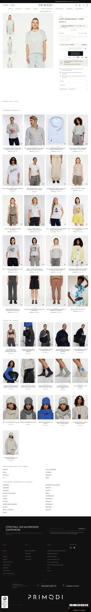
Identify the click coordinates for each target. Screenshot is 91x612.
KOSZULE (49, 501)
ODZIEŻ (10, 8)
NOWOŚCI (27, 8)
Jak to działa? (73, 29)
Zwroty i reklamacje (52, 553)
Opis (62, 81)
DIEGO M (48, 475)
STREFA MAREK (59, 8)
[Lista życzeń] (21, 143)
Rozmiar (73, 33)
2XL (68, 40)
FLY (4, 478)
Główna (60, 14)
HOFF (47, 478)
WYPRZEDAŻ (50, 496)
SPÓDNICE (49, 499)
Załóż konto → (84, 44)
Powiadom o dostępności (75, 53)
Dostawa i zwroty (68, 89)
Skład (62, 85)
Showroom (28, 553)
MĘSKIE (13, 5)
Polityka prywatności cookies (55, 565)
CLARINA (48, 472)
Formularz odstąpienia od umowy (56, 550)
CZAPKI (48, 490)
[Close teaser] (69, 608)
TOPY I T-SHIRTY (8, 510)
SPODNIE (6, 490)
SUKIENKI (6, 488)
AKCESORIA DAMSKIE (10, 504)
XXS (62, 36)
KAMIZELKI (49, 504)
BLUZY (5, 496)
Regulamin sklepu (52, 556)
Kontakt (49, 570)
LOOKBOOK (69, 8)
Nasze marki (28, 556)
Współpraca (28, 559)
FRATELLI (6, 475)
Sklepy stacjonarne (30, 550)
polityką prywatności (74, 533)
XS (67, 36)
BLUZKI (5, 507)
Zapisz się (81, 528)
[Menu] (7, 597)
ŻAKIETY (48, 510)
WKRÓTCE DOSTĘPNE (46, 8)
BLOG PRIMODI (79, 8)
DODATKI (35, 8)
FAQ (48, 567)
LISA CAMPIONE (51, 469)
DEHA (5, 472)
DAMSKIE (5, 5)
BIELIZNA (48, 507)
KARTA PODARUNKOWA (45, 11)
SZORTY (5, 501)
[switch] (4, 606)
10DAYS (61, 16)
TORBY (5, 499)
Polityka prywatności (53, 562)
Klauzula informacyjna (53, 559)
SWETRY (48, 488)
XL (61, 40)
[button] (79, 610)
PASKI (5, 512)
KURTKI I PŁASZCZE (9, 493)
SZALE (48, 493)
